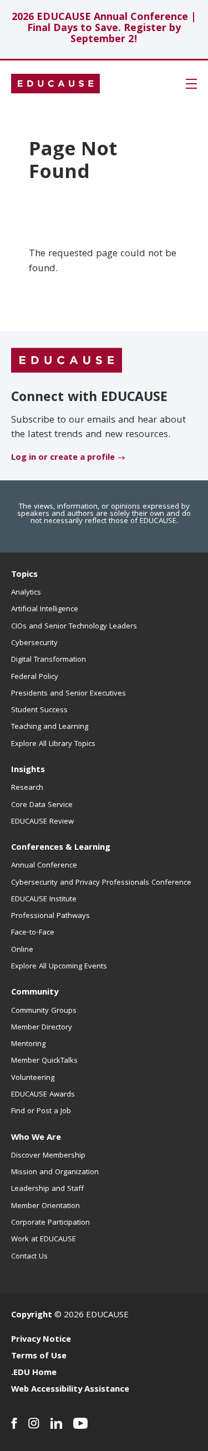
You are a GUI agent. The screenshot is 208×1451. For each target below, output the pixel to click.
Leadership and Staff (47, 1189)
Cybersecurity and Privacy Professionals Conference (101, 883)
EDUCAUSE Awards (43, 1095)
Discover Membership (48, 1156)
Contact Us (29, 1257)
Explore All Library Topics (53, 744)
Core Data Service (42, 805)
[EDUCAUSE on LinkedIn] (56, 1423)
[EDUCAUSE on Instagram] (33, 1423)
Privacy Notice (41, 1340)
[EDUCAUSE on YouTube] (80, 1423)
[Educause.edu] (66, 360)
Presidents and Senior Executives (68, 694)
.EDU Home (34, 1373)
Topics (24, 575)
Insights (28, 770)
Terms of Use (39, 1356)
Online (22, 950)
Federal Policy (34, 677)
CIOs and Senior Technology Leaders (74, 627)
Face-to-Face (32, 933)
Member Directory (41, 1028)
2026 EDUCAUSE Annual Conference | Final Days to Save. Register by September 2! (104, 29)
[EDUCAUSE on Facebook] (14, 1423)
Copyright (31, 1315)
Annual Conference (44, 866)
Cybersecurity (34, 643)
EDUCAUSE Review (42, 822)
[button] (191, 84)
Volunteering (32, 1078)
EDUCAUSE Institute (44, 900)
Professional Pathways (50, 916)
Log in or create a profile (63, 458)
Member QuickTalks (44, 1061)
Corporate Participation (50, 1223)
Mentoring (28, 1044)
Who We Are (36, 1138)
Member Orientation (45, 1206)
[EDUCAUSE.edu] (55, 84)
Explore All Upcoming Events (59, 967)
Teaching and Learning (49, 727)
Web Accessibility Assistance (70, 1390)
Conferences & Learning (60, 848)
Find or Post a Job (41, 1111)
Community (34, 993)
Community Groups (44, 1011)
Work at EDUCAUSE (43, 1240)
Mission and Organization (55, 1172)
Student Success (39, 710)
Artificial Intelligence (44, 609)
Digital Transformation (48, 660)
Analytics (26, 593)
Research (27, 788)
